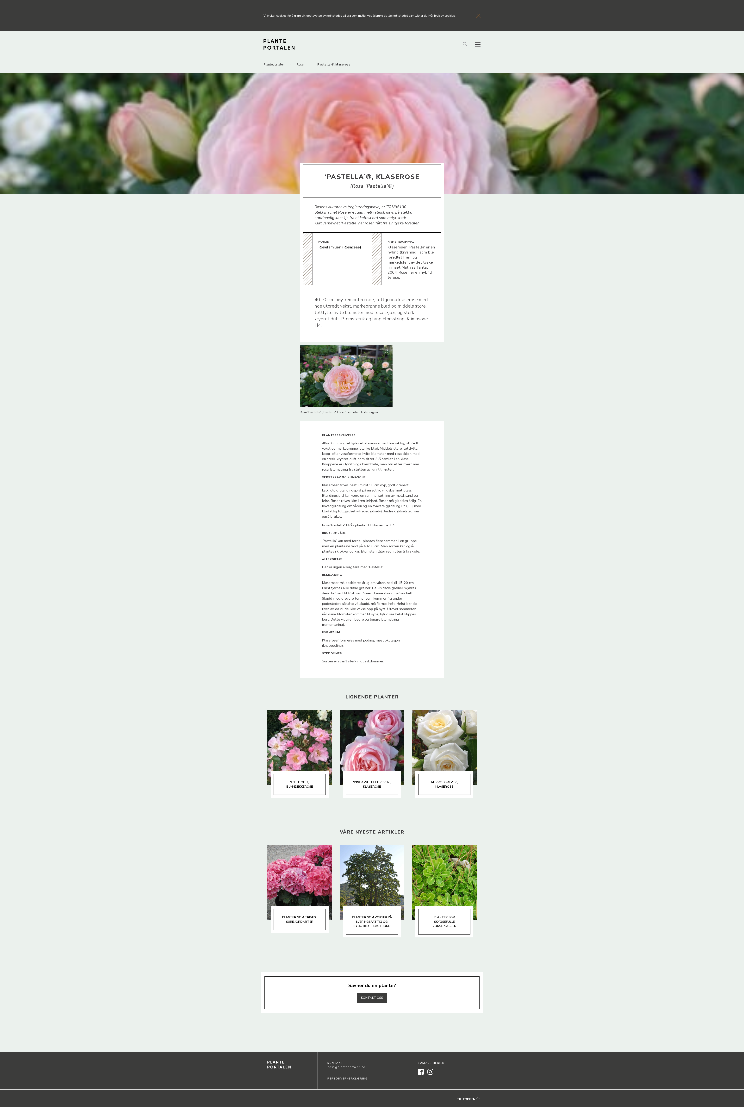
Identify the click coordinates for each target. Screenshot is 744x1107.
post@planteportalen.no (346, 1067)
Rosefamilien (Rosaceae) (339, 247)
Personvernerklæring (347, 1078)
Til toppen (466, 1099)
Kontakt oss (372, 998)
